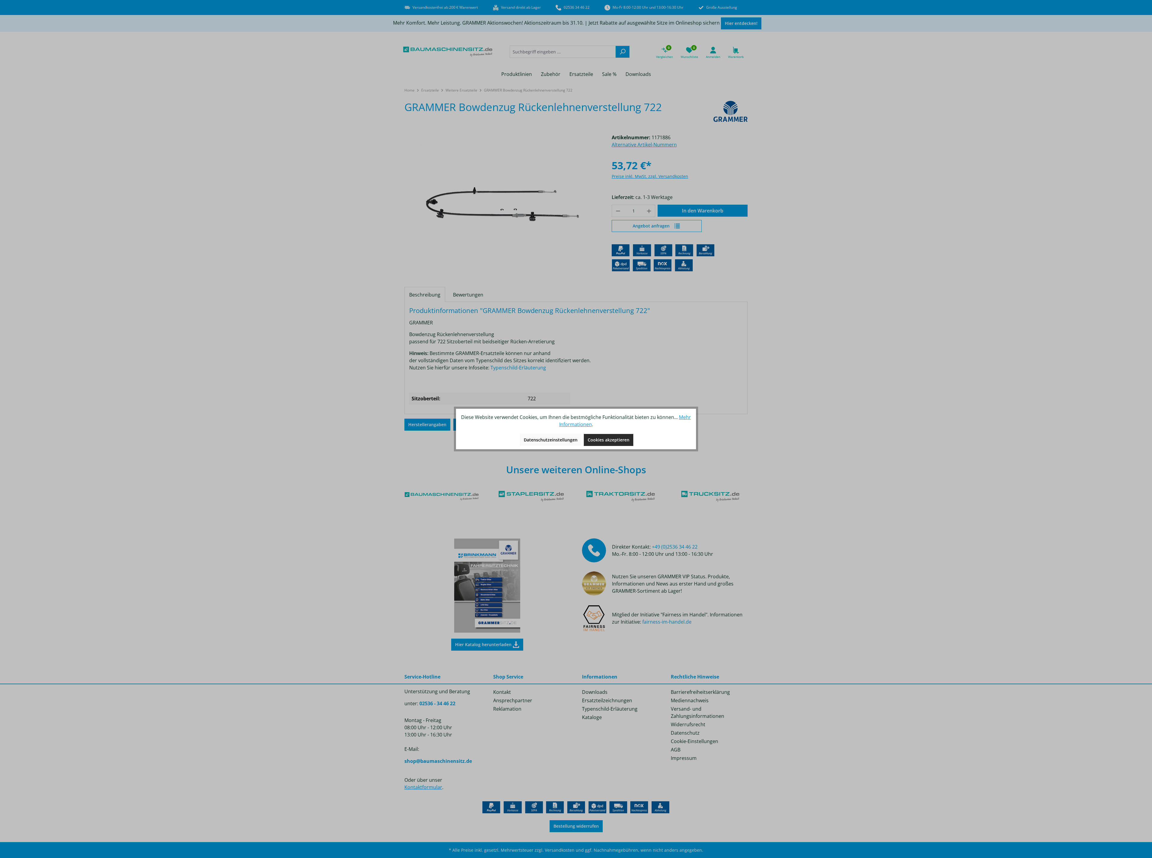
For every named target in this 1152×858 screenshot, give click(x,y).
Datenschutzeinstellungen (551, 440)
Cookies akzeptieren (608, 440)
